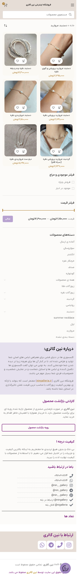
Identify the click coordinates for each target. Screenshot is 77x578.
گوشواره (70, 273)
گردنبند (70, 299)
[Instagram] (69, 545)
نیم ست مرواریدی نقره (21, 159)
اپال (72, 324)
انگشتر (70, 254)
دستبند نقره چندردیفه (20, 68)
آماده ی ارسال (67, 242)
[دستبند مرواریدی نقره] (20, 97)
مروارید (70, 331)
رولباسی (70, 305)
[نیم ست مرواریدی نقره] (20, 140)
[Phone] (60, 545)
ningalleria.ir (44, 381)
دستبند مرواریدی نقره (20, 115)
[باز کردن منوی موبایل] (72, 5)
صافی (7, 219)
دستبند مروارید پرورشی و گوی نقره (56, 70)
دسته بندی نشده (65, 337)
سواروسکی (68, 248)
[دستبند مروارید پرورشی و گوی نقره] (56, 50)
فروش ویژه (64, 182)
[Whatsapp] (42, 545)
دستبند (70, 311)
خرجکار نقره (68, 261)
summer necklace (64, 318)
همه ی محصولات (65, 280)
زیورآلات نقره (67, 292)
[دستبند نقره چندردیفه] (20, 50)
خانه (72, 25)
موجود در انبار (63, 188)
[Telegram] (51, 545)
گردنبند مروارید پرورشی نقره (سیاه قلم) (56, 161)
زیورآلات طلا (68, 286)
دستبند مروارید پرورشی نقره (56, 115)
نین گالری (48, 564)
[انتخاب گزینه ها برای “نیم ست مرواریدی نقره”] (24, 151)
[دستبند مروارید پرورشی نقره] (56, 97)
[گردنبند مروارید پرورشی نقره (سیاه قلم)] (56, 140)
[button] (59, 61)
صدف (71, 267)
